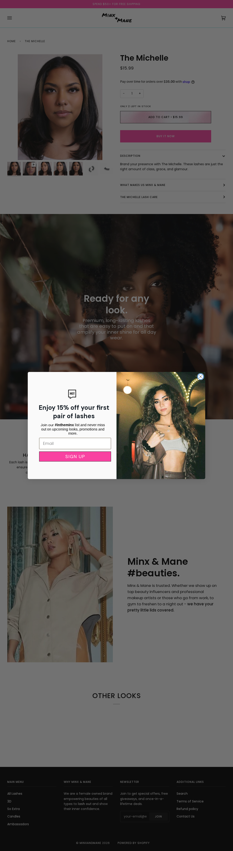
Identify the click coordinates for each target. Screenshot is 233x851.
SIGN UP (75, 456)
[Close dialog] (200, 376)
